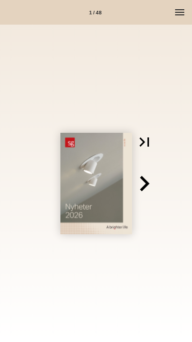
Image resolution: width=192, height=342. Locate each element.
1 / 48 (95, 12)
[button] (144, 142)
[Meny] (179, 12)
